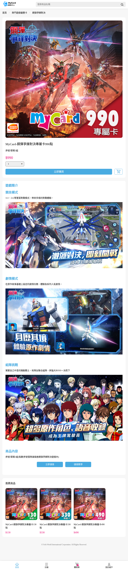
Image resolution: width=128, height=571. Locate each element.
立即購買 (59, 171)
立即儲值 (49, 464)
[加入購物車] (118, 172)
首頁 (4, 13)
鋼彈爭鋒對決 (38, 13)
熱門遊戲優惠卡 (19, 13)
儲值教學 (78, 464)
